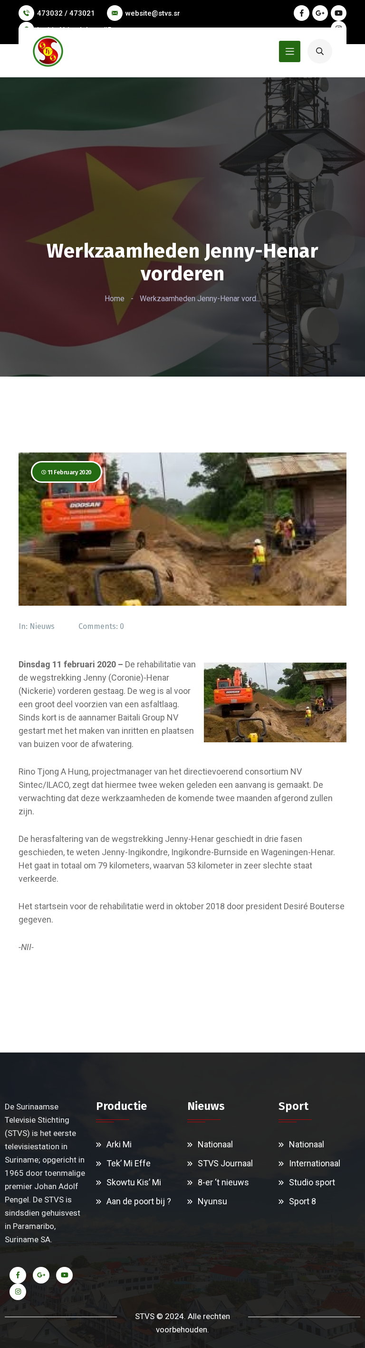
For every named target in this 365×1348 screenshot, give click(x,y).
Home (115, 298)
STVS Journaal (225, 1163)
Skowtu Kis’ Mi (133, 1182)
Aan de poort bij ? (138, 1201)
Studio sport (312, 1182)
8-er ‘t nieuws (223, 1182)
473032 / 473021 (66, 13)
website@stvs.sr (152, 13)
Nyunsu (212, 1201)
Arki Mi (119, 1144)
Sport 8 (302, 1201)
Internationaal (314, 1163)
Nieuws (42, 626)
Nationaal (215, 1144)
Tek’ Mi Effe (128, 1163)
